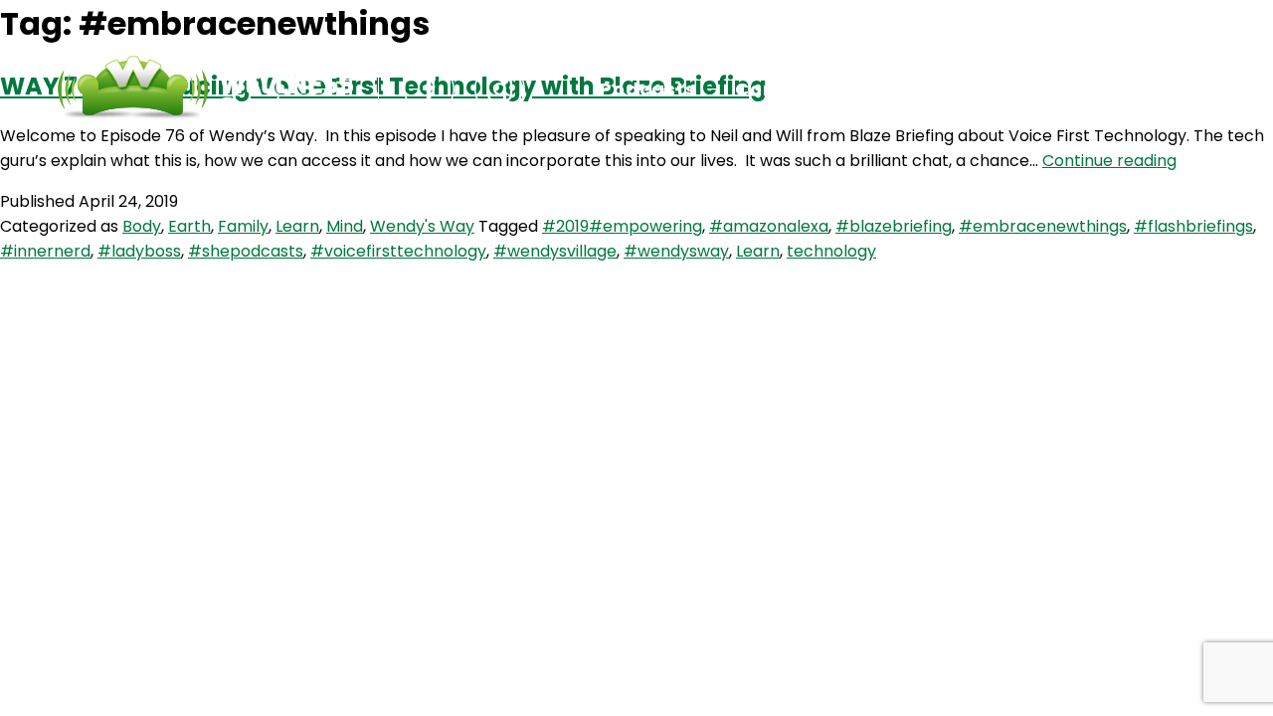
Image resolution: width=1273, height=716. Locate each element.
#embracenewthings (1043, 226)
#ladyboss (139, 251)
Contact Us (792, 89)
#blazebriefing (893, 226)
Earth (189, 226)
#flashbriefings (1193, 226)
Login (916, 89)
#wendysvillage (555, 251)
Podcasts (648, 89)
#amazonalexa (768, 226)
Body (141, 226)
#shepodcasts (245, 251)
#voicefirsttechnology (398, 251)
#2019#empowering (622, 226)
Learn (297, 226)
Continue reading (1109, 160)
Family (243, 226)
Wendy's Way (422, 226)
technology (831, 251)
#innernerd (45, 251)
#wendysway (676, 251)
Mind (344, 226)
